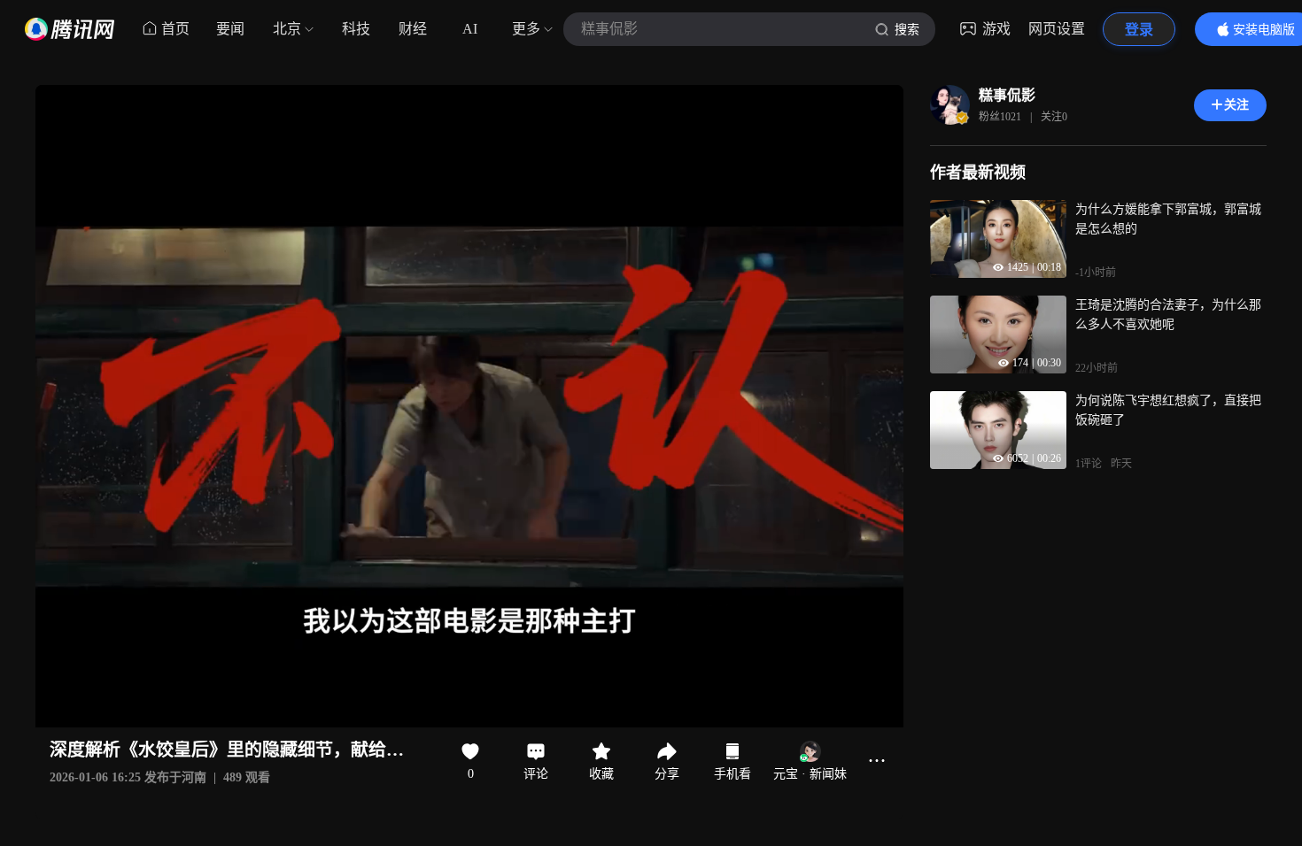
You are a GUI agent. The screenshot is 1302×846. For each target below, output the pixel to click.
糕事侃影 (1007, 95)
